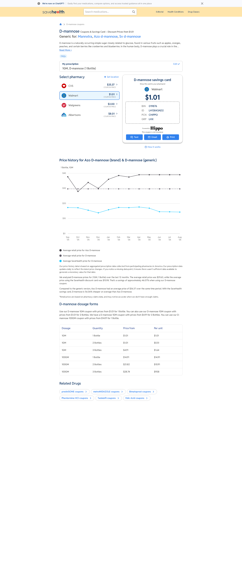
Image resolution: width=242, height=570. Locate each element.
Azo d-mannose (106, 36)
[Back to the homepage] (53, 11)
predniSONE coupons (72, 391)
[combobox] (110, 11)
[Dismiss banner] (202, 3)
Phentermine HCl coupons (75, 398)
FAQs (63, 56)
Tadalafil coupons (107, 398)
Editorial (159, 12)
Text (136, 137)
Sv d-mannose (130, 36)
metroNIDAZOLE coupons (106, 391)
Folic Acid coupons (134, 398)
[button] (176, 64)
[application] (121, 207)
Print (172, 137)
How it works (154, 147)
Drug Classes (193, 12)
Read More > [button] (65, 50)
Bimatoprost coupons (140, 391)
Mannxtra (85, 36)
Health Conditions (176, 12)
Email (154, 137)
